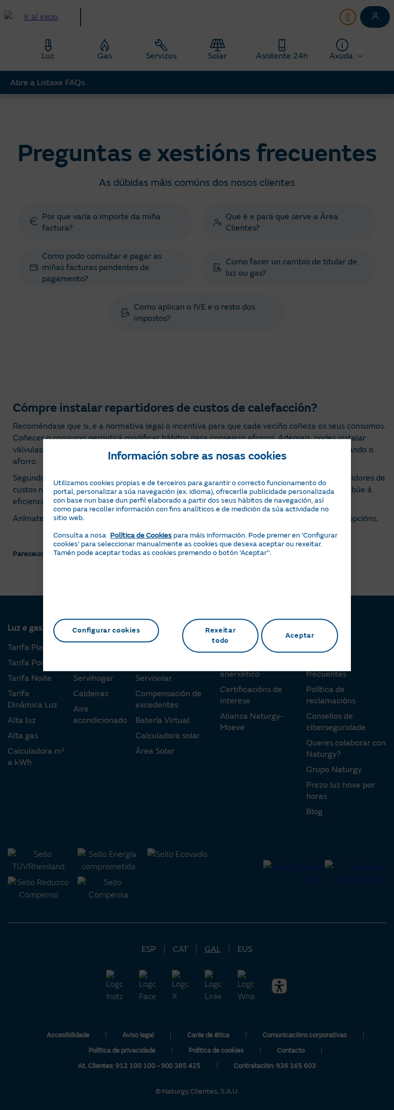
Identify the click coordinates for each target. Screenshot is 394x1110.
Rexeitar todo (220, 635)
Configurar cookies (106, 630)
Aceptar (299, 635)
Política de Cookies (141, 535)
